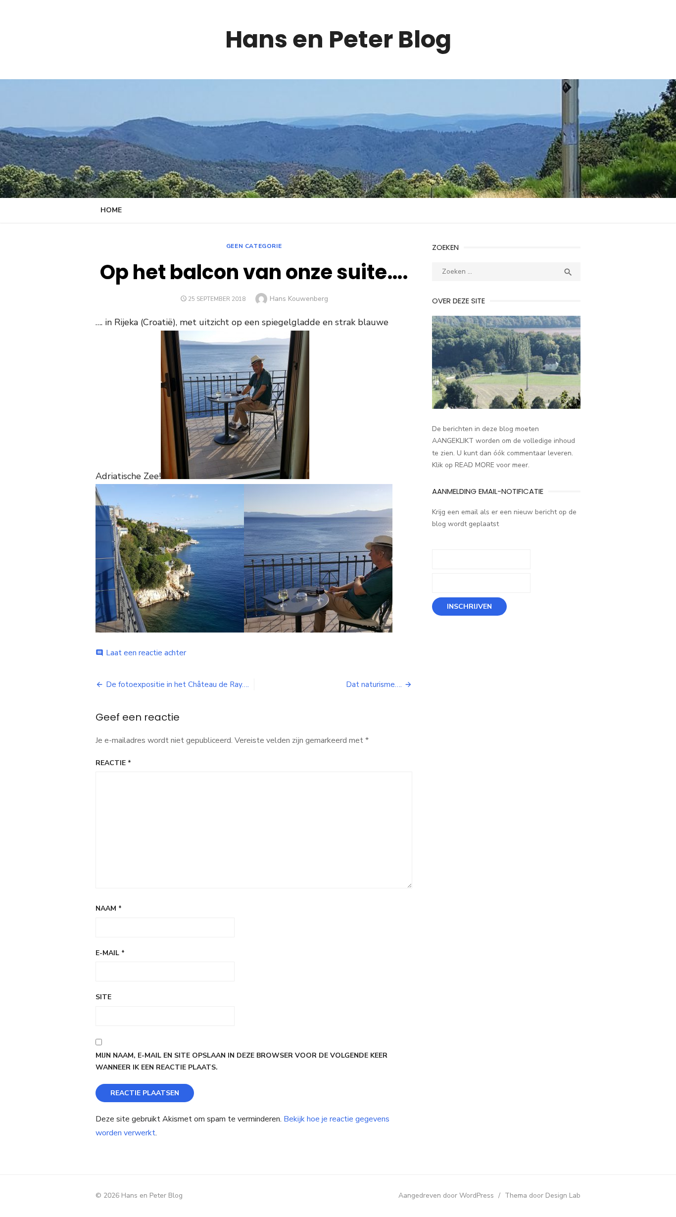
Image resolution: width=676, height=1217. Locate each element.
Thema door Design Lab (542, 1195)
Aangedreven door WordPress (446, 1195)
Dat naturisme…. (374, 684)
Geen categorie (254, 246)
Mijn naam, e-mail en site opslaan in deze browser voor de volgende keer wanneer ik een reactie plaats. (241, 1061)
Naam (109, 908)
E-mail (110, 953)
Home (111, 210)
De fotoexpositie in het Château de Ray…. (177, 684)
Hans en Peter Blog (338, 39)
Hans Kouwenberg (299, 298)
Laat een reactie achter (146, 652)
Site (103, 997)
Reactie (113, 763)
